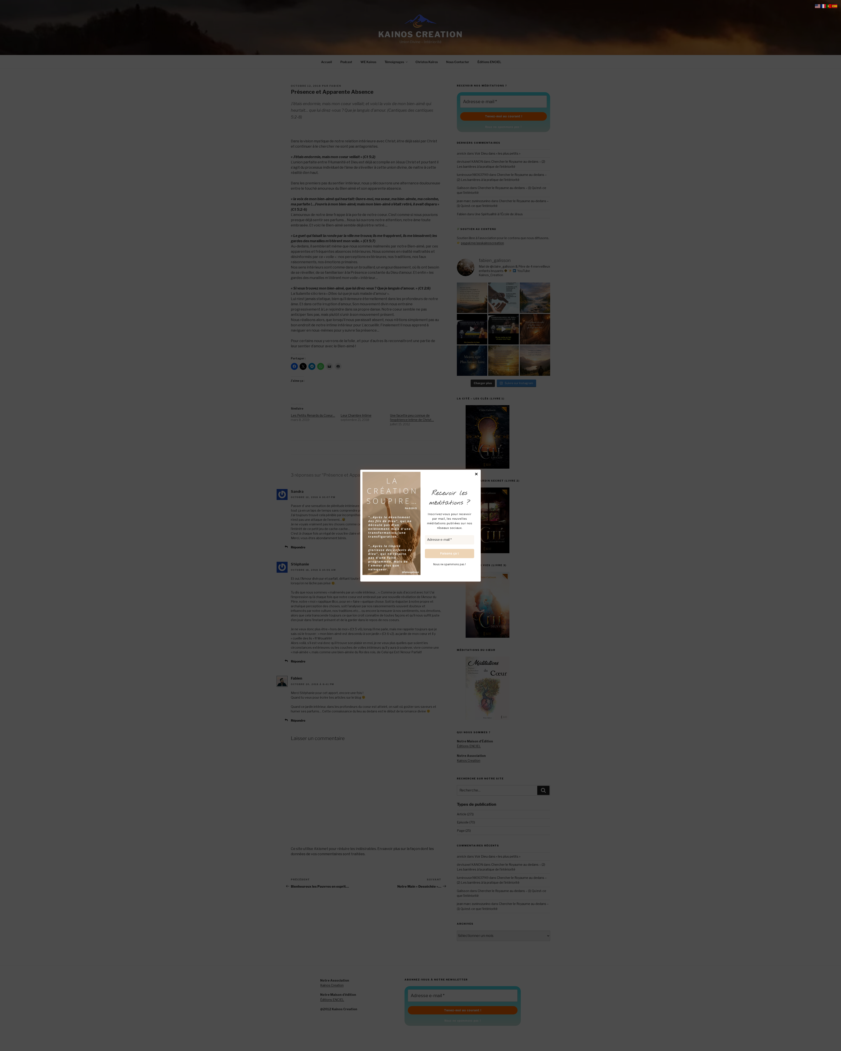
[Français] (823, 6)
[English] (818, 6)
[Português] (829, 6)
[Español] (835, 6)
